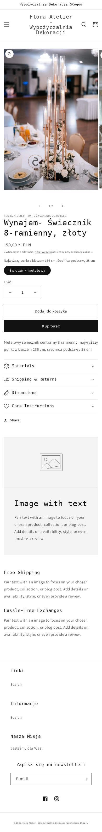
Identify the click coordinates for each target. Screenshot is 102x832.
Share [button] (15, 420)
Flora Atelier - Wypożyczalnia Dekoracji (43, 822)
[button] (6, 24)
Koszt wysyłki (43, 252)
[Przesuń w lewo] (39, 206)
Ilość (7, 282)
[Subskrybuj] (85, 779)
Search (16, 684)
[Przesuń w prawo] (62, 206)
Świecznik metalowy (27, 270)
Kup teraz (51, 325)
